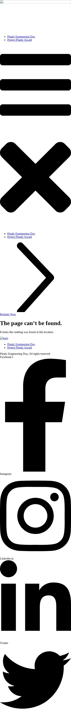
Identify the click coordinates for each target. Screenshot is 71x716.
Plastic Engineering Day (21, 36)
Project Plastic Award (19, 39)
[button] (35, 137)
